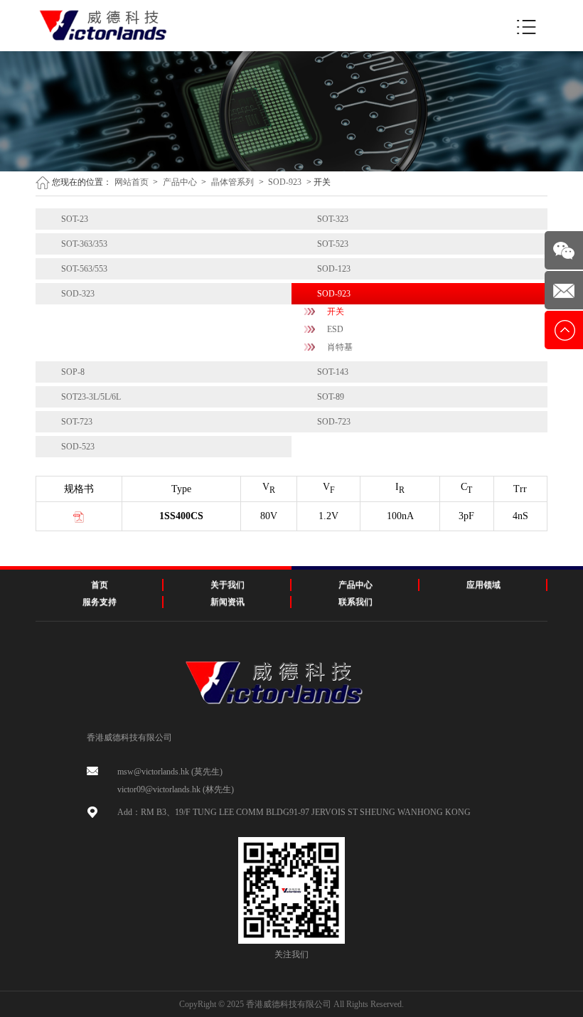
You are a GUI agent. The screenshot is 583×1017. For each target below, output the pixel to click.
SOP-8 (73, 372)
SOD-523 (78, 447)
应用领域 (483, 585)
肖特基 (340, 347)
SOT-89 (330, 397)
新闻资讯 (227, 602)
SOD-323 (78, 294)
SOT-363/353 (84, 244)
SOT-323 (332, 219)
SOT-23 (74, 219)
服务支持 (99, 602)
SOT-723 (76, 422)
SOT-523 (332, 244)
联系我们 (355, 602)
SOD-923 (284, 182)
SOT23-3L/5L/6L (91, 397)
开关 (335, 311)
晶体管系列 (232, 182)
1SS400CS (181, 516)
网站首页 (131, 182)
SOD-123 (334, 269)
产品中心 (180, 182)
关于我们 (227, 585)
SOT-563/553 (84, 269)
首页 (99, 585)
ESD (335, 329)
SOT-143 (332, 372)
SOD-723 (334, 422)
